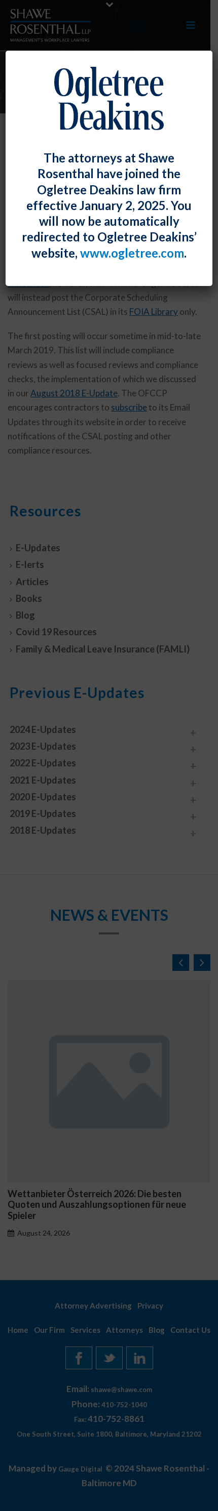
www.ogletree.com (132, 253)
